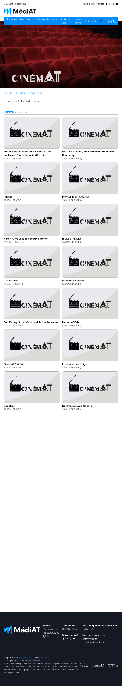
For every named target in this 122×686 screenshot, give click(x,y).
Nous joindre (89, 4)
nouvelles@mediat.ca (93, 642)
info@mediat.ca (90, 629)
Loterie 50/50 (78, 21)
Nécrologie (43, 19)
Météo (54, 19)
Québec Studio (25, 658)
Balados (30, 19)
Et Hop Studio (47, 658)
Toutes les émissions (29, 93)
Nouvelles (11, 19)
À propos (100, 4)
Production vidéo (66, 21)
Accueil (8, 93)
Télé (21, 19)
